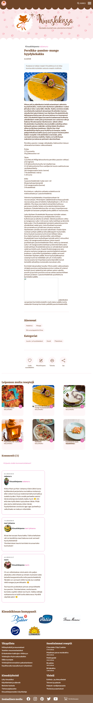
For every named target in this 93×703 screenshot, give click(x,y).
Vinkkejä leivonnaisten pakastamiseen (17, 662)
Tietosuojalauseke (9, 689)
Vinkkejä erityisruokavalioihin (14, 656)
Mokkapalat (51, 658)
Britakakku (50, 668)
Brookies (50, 663)
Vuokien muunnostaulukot (12, 650)
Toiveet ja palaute (53, 682)
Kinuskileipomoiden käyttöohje (14, 692)
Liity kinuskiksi (8, 679)
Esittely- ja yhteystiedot (56, 679)
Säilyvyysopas (7, 659)
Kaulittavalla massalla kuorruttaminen (17, 666)
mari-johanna (30, 528)
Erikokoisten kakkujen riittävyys (15, 653)
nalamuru (26, 481)
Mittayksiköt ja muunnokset (13, 647)
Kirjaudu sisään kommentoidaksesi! (17, 463)
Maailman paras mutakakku (57, 652)
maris (27, 565)
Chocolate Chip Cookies (56, 647)
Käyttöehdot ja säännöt (11, 682)
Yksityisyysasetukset (55, 689)
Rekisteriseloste (8, 685)
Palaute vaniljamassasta (55, 685)
